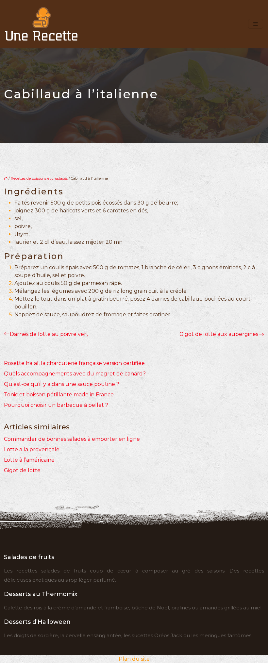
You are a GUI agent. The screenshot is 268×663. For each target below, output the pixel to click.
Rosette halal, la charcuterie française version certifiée (74, 363)
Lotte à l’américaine (29, 460)
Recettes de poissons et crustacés (39, 178)
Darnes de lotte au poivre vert (49, 334)
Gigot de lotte (22, 470)
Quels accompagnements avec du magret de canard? (75, 374)
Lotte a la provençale (31, 449)
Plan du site (134, 659)
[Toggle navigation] (255, 24)
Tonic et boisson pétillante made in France (59, 394)
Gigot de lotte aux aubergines (218, 334)
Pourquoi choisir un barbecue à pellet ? (56, 405)
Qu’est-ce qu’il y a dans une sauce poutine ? (61, 384)
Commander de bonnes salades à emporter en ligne (72, 439)
